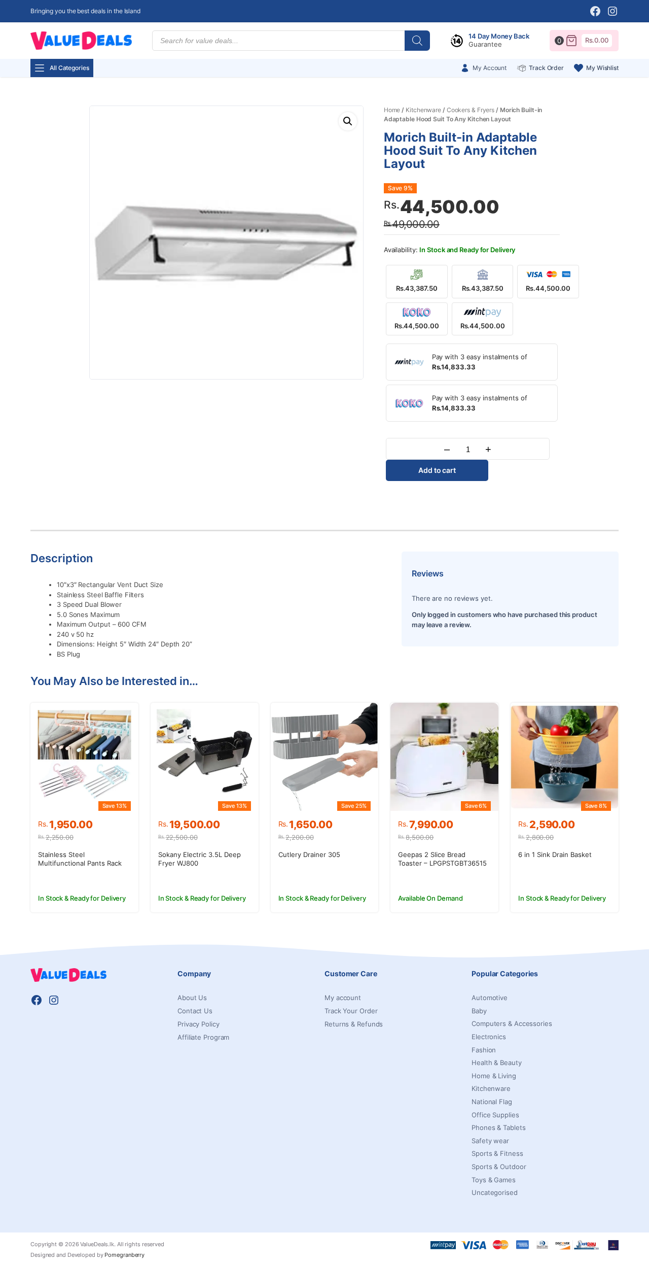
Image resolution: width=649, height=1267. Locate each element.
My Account (490, 68)
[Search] (417, 40)
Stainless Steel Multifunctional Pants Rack (80, 858)
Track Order (546, 68)
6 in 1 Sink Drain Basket (555, 854)
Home (392, 110)
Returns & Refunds (353, 1024)
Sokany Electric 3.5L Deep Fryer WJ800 (199, 858)
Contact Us (194, 1011)
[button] (348, 121)
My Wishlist (602, 68)
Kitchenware (423, 110)
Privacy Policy (198, 1024)
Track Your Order (350, 1011)
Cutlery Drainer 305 (309, 854)
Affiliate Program (203, 1037)
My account (342, 998)
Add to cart (437, 470)
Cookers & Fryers (470, 110)
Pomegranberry (124, 1254)
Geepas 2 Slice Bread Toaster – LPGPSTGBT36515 (442, 858)
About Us (192, 998)
